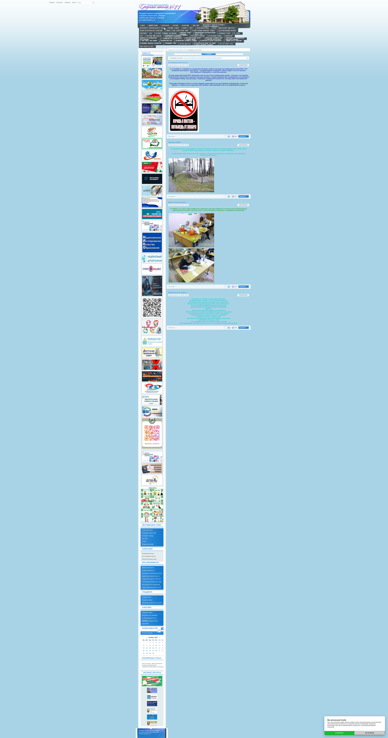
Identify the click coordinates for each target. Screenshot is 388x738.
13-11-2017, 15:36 (183, 65)
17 (156, 648)
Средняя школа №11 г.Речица (160, 7)
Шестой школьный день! (177, 202)
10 (156, 645)
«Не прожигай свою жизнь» (178, 62)
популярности (192, 58)
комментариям (211, 58)
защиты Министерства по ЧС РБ (151, 587)
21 (147, 650)
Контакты (60, 2)
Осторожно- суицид (147, 536)
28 (147, 653)
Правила (67, 2)
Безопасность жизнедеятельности (152, 573)
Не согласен (369, 733)
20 (143, 650)
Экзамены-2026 (146, 597)
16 (153, 648)
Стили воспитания (147, 530)
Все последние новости (149, 556)
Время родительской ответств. (151, 576)
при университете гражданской (151, 584)
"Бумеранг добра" (174, 142)
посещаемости (201, 58)
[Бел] (74, 2)
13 (143, 648)
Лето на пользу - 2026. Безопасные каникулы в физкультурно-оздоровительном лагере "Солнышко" (153, 665)
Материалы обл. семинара (149, 615)
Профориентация (147, 600)
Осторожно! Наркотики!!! (149, 533)
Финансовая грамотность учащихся (152, 603)
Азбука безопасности (148, 570)
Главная (52, 2)
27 (143, 653)
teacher (175, 65)
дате (186, 58)
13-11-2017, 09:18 (183, 295)
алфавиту (219, 58)
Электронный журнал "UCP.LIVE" (151, 579)
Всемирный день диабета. (177, 292)
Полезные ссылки (147, 612)
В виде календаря (162, 628)
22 (150, 650)
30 (153, 653)
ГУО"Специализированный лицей (152, 582)
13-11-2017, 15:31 (183, 145)
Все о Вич (145, 538)
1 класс (144, 541)
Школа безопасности (148, 567)
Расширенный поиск (148, 553)
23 (153, 650)
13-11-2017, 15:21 (183, 205)
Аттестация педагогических (150, 621)
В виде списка (159, 631)
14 (147, 648)
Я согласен (339, 733)
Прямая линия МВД (147, 544)
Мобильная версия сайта (149, 559)
